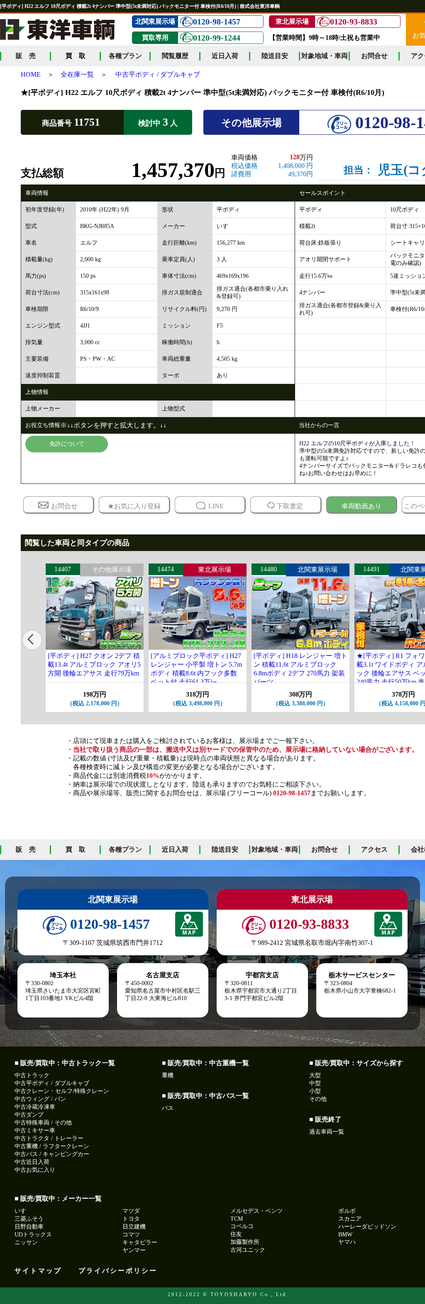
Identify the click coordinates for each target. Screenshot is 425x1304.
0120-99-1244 (216, 37)
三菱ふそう (29, 1219)
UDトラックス (33, 1234)
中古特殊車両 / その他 (43, 1122)
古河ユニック (247, 1250)
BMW (345, 1234)
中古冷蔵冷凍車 (35, 1107)
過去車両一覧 (326, 1132)
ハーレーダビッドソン (367, 1227)
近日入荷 (225, 55)
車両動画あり (361, 506)
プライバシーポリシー (117, 1270)
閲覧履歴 (175, 55)
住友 (236, 1234)
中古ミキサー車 (35, 1130)
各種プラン (125, 55)
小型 (315, 1091)
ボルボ (347, 1211)
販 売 (26, 55)
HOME (31, 74)
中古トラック (32, 1075)
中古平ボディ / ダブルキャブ (157, 74)
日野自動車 (29, 1227)
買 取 (75, 849)
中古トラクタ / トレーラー (49, 1138)
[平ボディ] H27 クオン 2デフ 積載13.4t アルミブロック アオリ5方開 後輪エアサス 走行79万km (94, 664)
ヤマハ (347, 1242)
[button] (32, 640)
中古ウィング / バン (40, 1099)
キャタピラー (139, 1242)
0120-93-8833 (353, 21)
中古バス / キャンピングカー (52, 1154)
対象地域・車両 (324, 55)
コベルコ (242, 1226)
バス (167, 1108)
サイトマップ (38, 1270)
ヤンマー (134, 1250)
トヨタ (131, 1219)
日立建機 (134, 1227)
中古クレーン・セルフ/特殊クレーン (62, 1091)
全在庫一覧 (77, 74)
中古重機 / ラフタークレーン (52, 1146)
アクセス (374, 849)
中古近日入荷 (32, 1162)
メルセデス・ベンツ (256, 1211)
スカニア (349, 1219)
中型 (315, 1083)
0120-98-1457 (216, 21)
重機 (167, 1075)
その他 (318, 1099)
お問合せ (374, 55)
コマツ (131, 1234)
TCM (236, 1219)
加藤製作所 (244, 1242)
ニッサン (26, 1242)
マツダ (131, 1211)
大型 (315, 1075)
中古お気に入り (35, 1170)
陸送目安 (274, 55)
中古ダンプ (29, 1115)
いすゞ (23, 1211)
